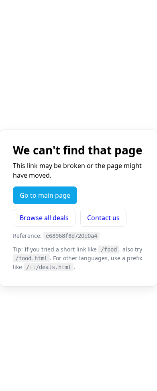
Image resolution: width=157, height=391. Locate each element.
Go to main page (45, 195)
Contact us (103, 217)
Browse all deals (44, 217)
